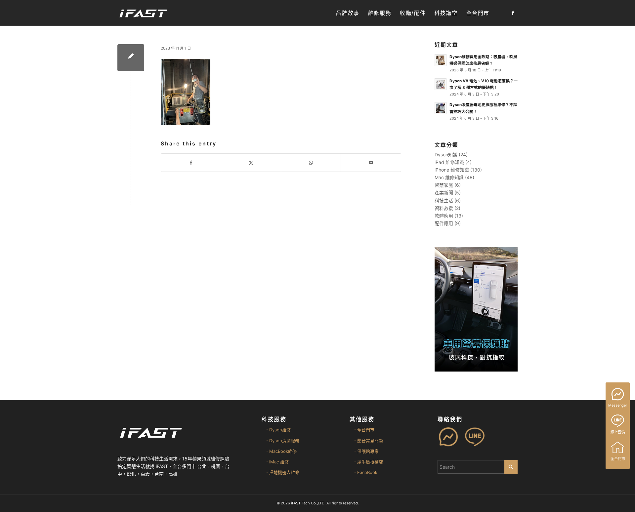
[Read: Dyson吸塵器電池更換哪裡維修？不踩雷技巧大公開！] (440, 108)
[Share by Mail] (371, 163)
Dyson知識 (446, 154)
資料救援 (444, 208)
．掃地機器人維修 (282, 472)
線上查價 (618, 432)
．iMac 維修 (277, 461)
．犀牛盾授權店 (368, 461)
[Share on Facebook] (191, 163)
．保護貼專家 (366, 451)
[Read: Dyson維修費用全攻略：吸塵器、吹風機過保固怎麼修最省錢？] (440, 60)
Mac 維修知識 (449, 177)
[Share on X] (251, 163)
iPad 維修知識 (449, 162)
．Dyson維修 (278, 429)
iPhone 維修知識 (452, 170)
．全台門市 (363, 429)
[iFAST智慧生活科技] (142, 13)
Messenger (617, 405)
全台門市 (618, 458)
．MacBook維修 (281, 451)
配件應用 (444, 223)
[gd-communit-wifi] (130, 57)
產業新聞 (444, 192)
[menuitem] (347, 13)
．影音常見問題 (368, 440)
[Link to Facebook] (513, 13)
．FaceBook (365, 472)
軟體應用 (444, 215)
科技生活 (444, 200)
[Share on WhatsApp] (311, 163)
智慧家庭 (444, 185)
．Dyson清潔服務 (282, 440)
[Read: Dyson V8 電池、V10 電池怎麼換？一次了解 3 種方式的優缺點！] (440, 84)
